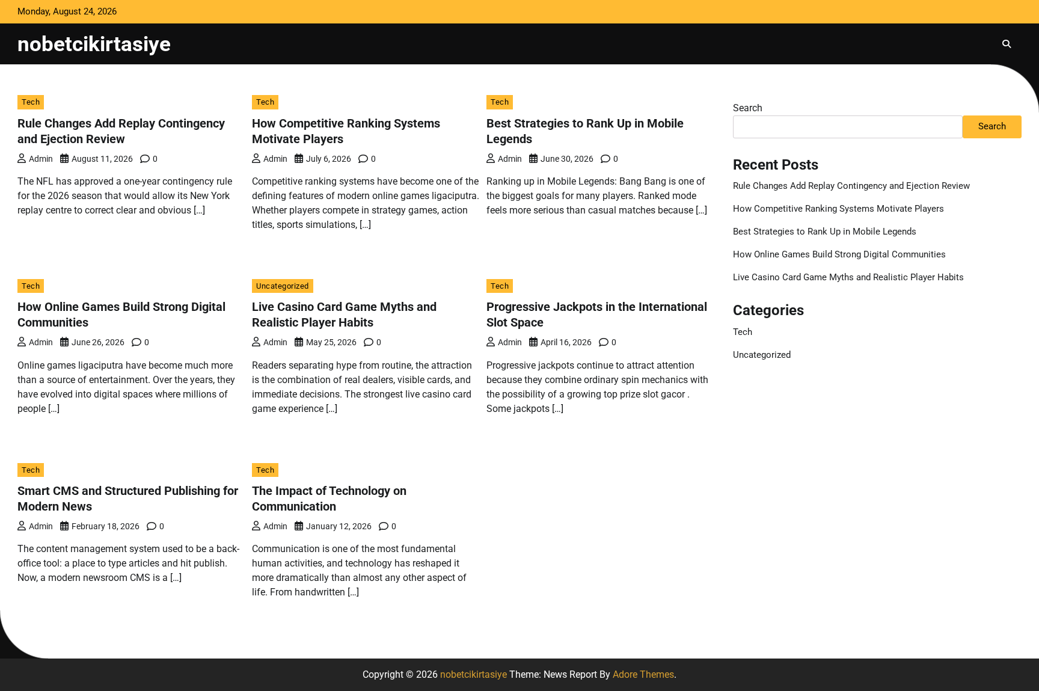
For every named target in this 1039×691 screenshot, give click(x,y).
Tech (31, 101)
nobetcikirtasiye (94, 44)
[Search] (1007, 44)
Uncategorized (282, 285)
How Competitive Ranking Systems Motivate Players (838, 208)
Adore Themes (643, 674)
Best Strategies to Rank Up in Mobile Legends (824, 231)
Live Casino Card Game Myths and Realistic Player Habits (848, 277)
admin (41, 159)
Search (747, 108)
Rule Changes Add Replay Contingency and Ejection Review (851, 185)
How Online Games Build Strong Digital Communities (839, 254)
